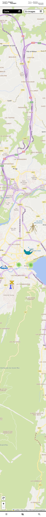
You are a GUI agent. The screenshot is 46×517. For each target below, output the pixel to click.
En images (30, 11)
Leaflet (16, 510)
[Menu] (6, 514)
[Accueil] (9, 3)
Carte (6, 11)
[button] (22, 514)
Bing (25, 510)
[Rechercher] (39, 514)
